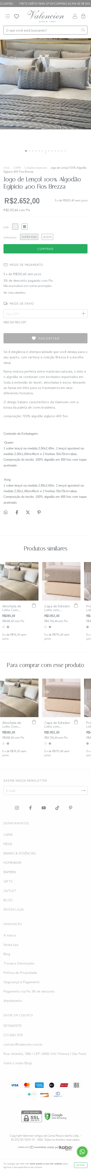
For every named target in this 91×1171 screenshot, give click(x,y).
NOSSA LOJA (14, 909)
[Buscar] (83, 30)
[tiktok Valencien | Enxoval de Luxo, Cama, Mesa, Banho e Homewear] (58, 807)
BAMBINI (10, 871)
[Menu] (7, 16)
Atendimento (13, 1000)
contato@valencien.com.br (23, 1044)
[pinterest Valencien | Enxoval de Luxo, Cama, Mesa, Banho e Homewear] (70, 807)
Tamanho (10, 237)
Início (7, 167)
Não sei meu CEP (15, 322)
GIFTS (8, 881)
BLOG (8, 899)
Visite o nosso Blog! (18, 1063)
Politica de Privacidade (20, 972)
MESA (8, 843)
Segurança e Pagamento (22, 981)
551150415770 (12, 1025)
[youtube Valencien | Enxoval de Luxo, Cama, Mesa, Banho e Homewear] (44, 807)
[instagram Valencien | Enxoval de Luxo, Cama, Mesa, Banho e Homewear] (17, 807)
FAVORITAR (49, 338)
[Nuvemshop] (32, 1147)
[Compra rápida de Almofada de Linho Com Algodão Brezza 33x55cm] (33, 605)
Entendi (81, 1165)
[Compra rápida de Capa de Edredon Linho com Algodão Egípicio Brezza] (75, 605)
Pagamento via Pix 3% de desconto (29, 991)
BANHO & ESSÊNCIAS (20, 853)
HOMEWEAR (12, 862)
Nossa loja (11, 944)
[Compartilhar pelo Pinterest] (39, 512)
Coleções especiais (35, 167)
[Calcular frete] (83, 313)
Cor (6, 227)
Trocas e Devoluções (19, 963)
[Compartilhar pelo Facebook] (17, 512)
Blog (7, 953)
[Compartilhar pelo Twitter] (28, 512)
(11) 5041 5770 (13, 1034)
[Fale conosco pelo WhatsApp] (82, 1151)
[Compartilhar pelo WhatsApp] (6, 512)
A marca (10, 935)
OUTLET (10, 890)
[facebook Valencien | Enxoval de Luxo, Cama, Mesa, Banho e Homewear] (31, 807)
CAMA (17, 167)
